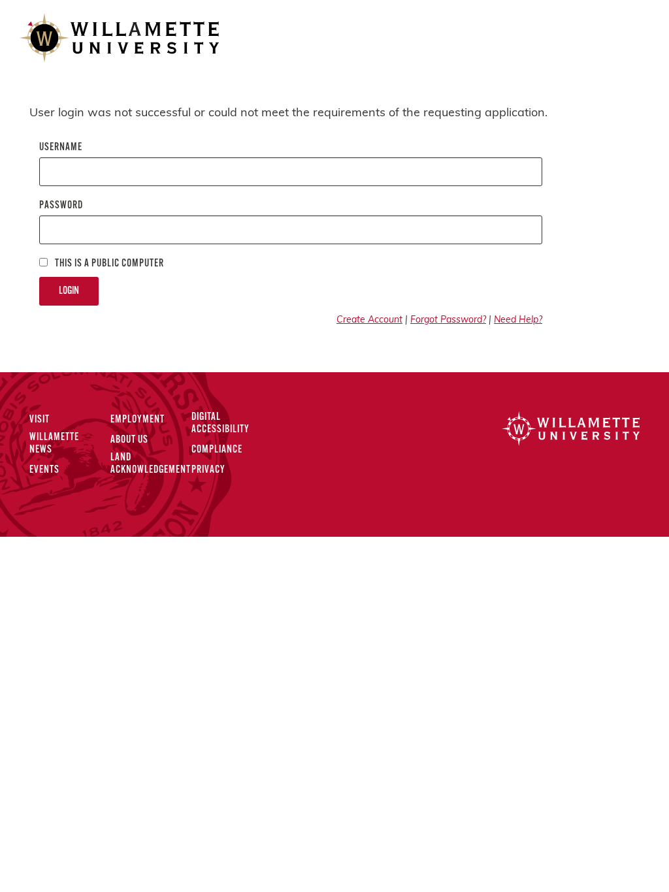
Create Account (369, 320)
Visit (39, 420)
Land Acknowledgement (150, 464)
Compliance (216, 450)
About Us (129, 440)
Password (61, 205)
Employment (137, 420)
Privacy (208, 470)
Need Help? (518, 320)
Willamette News (54, 443)
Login (69, 291)
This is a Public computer (108, 264)
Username (60, 147)
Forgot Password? (448, 320)
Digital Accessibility (220, 423)
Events (44, 470)
